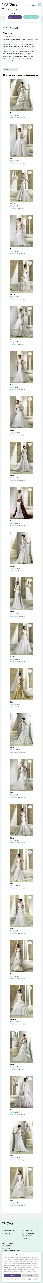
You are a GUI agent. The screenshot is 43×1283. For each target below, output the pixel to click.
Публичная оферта (9, 1230)
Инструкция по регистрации (28, 1234)
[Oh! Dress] (8, 1224)
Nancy (12, 158)
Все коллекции (12, 70)
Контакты (26, 1238)
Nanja (12, 249)
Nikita (12, 702)
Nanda (12, 204)
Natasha (13, 385)
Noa (11, 883)
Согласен (13, 1275)
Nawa (12, 430)
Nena (12, 475)
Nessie (12, 566)
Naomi (12, 294)
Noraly (12, 974)
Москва (33, 6)
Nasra (12, 340)
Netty (12, 611)
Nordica (13, 1019)
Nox (11, 1155)
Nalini (12, 113)
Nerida (12, 521)
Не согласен (30, 1275)
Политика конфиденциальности (29, 1279)
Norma (12, 1110)
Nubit (12, 1201)
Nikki (12, 747)
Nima (12, 793)
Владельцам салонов (31, 1230)
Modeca (17, 115)
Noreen (13, 1065)
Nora (12, 929)
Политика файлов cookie (12, 1279)
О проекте (6, 1233)
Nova (12, 657)
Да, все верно (15, 17)
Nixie (12, 838)
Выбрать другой (31, 17)
